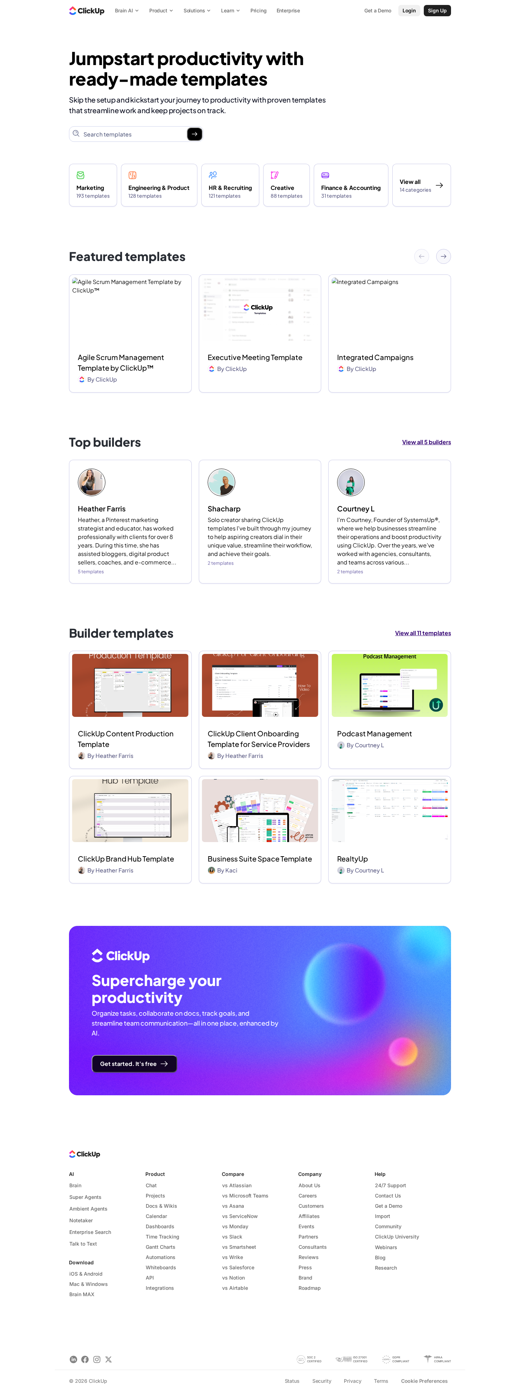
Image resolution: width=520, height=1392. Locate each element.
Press (305, 1267)
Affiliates (309, 1216)
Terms (381, 1381)
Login (409, 10)
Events (306, 1226)
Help (380, 1174)
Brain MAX (81, 1294)
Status (292, 1381)
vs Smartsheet (239, 1247)
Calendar (156, 1216)
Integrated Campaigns (375, 357)
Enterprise (288, 10)
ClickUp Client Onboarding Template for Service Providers (259, 738)
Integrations (160, 1288)
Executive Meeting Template (255, 357)
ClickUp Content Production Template (126, 738)
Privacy (352, 1381)
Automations (160, 1257)
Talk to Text (83, 1244)
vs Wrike (232, 1257)
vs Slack (232, 1237)
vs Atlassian (237, 1185)
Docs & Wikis (161, 1206)
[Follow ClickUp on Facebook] (85, 1359)
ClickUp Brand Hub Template (126, 858)
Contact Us (388, 1196)
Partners (308, 1237)
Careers (308, 1196)
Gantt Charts (160, 1247)
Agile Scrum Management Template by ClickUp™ (121, 362)
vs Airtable (235, 1288)
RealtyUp (352, 858)
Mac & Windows (88, 1284)
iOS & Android (86, 1274)
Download (81, 1262)
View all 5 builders (426, 442)
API (150, 1278)
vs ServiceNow (240, 1216)
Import (382, 1216)
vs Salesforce (238, 1267)
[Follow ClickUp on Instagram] (96, 1359)
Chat (151, 1185)
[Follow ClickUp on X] (108, 1359)
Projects (155, 1196)
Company (310, 1174)
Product (155, 1174)
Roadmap (310, 1288)
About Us (309, 1185)
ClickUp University (397, 1237)
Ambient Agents (88, 1209)
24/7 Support (390, 1185)
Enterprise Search (90, 1232)
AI (71, 1174)
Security (321, 1381)
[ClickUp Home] (86, 10)
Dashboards (160, 1226)
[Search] (194, 134)
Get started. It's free (128, 1063)
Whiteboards (161, 1267)
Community (388, 1226)
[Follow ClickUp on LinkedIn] (73, 1359)
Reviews (309, 1257)
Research (386, 1268)
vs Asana (233, 1206)
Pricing (258, 10)
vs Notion (233, 1278)
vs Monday (235, 1226)
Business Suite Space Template (260, 858)
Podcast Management (374, 733)
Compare (233, 1174)
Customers (311, 1206)
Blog (380, 1257)
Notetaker (81, 1220)
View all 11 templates (423, 633)
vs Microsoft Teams (245, 1196)
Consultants (313, 1247)
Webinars (386, 1247)
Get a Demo (388, 1206)
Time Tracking (162, 1237)
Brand (305, 1278)
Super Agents (85, 1197)
